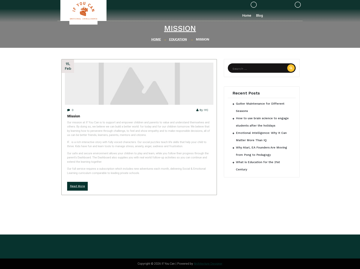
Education (178, 39)
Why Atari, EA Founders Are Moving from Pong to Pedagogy (261, 151)
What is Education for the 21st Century (258, 165)
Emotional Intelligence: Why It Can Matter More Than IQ (261, 136)
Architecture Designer (208, 263)
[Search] (291, 68)
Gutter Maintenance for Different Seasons (260, 107)
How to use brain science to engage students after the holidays (262, 121)
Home (156, 39)
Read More (77, 186)
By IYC (204, 110)
